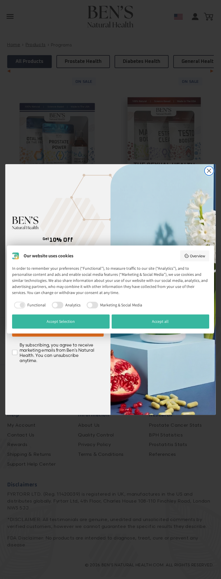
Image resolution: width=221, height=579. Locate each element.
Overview (197, 255)
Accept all (160, 321)
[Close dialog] (209, 170)
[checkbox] (29, 305)
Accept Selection (61, 321)
